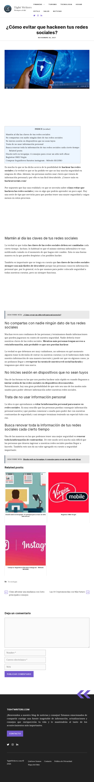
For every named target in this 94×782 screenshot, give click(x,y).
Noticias (57, 11)
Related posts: (16, 150)
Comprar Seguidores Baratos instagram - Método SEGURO (34, 160)
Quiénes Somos (34, 761)
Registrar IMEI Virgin (16, 157)
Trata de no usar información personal (24, 144)
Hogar (79, 4)
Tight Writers (23, 7)
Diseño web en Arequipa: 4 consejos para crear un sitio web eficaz (37, 154)
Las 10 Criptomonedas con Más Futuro (67, 592)
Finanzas (37, 4)
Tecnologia (66, 4)
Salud (46, 11)
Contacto (15, 733)
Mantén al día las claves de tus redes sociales (28, 134)
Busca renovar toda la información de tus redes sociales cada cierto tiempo (42, 147)
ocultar (47, 129)
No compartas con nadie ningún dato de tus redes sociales (34, 137)
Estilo (36, 11)
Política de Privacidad (63, 761)
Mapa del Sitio (34, 765)
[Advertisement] (47, 109)
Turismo (52, 4)
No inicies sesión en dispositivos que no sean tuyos (30, 141)
